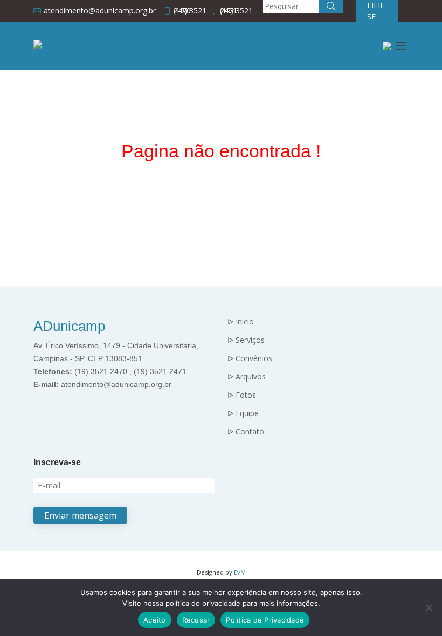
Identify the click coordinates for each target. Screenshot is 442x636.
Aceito (154, 620)
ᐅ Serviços (246, 340)
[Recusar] (428, 607)
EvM (240, 572)
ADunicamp (69, 326)
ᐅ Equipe (243, 413)
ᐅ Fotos (241, 395)
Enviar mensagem (80, 515)
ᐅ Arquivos (246, 377)
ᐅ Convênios (249, 358)
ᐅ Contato (245, 431)
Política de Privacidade (265, 620)
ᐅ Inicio (240, 322)
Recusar (196, 620)
